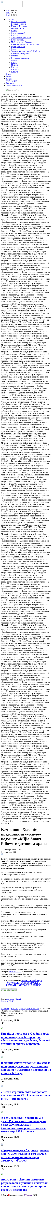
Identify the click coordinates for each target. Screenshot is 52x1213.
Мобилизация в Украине (21, 42)
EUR (8, 13)
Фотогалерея (11, 81)
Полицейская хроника (20, 53)
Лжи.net (14, 67)
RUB (8, 15)
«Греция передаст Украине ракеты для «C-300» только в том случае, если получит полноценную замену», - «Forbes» (25, 1155)
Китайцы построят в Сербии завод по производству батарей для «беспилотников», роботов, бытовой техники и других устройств (25, 1038)
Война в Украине (18, 24)
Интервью (15, 69)
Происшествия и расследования (25, 44)
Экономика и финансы (21, 37)
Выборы (14, 35)
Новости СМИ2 (8, 1001)
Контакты (10, 83)
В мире (14, 31)
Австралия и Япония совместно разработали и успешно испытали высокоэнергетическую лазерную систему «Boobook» (24, 1184)
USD (8, 10)
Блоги (8, 76)
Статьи (9, 74)
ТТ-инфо (28, 1195)
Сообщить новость (14, 85)
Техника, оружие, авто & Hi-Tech (25, 51)
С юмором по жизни (20, 58)
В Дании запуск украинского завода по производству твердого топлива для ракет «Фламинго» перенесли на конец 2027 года (26, 1068)
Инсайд (14, 72)
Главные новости (18, 22)
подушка (10, 999)
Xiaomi (18, 999)
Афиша (14, 60)
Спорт (14, 49)
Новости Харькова (19, 26)
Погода (14, 63)
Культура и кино (18, 47)
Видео (8, 78)
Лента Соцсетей (18, 33)
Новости (10, 19)
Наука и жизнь (17, 40)
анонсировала (15, 972)
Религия (14, 56)
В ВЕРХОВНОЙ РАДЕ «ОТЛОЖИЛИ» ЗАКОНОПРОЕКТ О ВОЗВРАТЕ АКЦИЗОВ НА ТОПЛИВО (24, 983)
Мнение (14, 65)
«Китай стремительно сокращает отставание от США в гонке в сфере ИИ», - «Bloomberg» (25, 1095)
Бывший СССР (17, 28)
